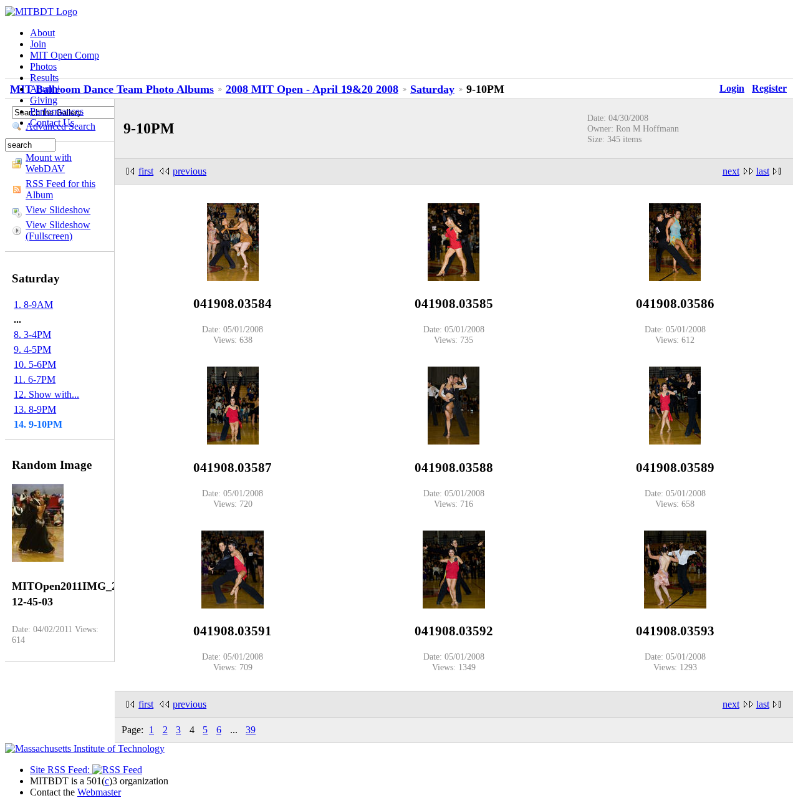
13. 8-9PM (35, 409)
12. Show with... (46, 394)
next (731, 171)
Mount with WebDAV (49, 163)
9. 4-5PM (32, 349)
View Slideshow (58, 209)
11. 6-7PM (34, 379)
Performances (57, 111)
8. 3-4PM (32, 334)
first (145, 171)
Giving (43, 100)
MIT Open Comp (64, 55)
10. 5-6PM (35, 364)
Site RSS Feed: (61, 769)
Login (731, 88)
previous (189, 171)
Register (769, 88)
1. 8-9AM (33, 304)
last (762, 171)
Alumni (45, 89)
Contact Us (52, 122)
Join (38, 44)
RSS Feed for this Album (60, 189)
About (42, 32)
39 (251, 729)
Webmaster (99, 792)
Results (44, 77)
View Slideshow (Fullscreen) (58, 230)
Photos (43, 66)
